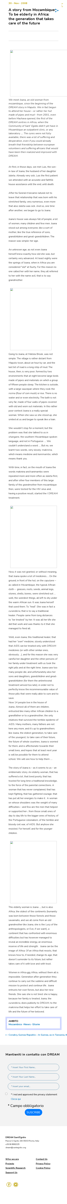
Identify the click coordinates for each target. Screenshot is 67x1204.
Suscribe (33, 1112)
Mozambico (15, 1024)
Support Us (11, 1172)
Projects (9, 1163)
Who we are (12, 1159)
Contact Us (41, 1159)
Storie (36, 1024)
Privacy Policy (43, 1163)
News (27, 1024)
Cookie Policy (43, 1168)
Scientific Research (15, 1168)
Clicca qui (16, 1099)
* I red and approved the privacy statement (34, 1097)
